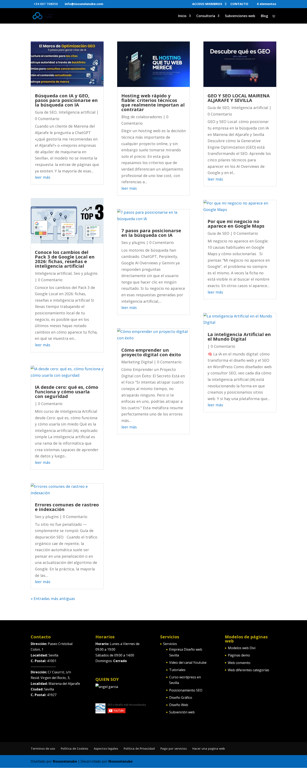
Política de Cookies (74, 748)
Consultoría (205, 16)
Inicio (182, 16)
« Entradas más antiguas (53, 598)
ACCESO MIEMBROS (207, 4)
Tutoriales (177, 670)
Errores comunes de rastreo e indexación (67, 506)
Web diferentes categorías (248, 670)
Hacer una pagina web (208, 748)
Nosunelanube (65, 761)
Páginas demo (239, 655)
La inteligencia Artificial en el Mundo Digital (239, 336)
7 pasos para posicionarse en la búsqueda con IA (151, 232)
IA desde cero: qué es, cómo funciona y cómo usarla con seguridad (66, 391)
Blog (264, 16)
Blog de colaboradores (141, 116)
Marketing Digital (137, 361)
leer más (42, 177)
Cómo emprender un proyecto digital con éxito (151, 352)
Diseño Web (178, 705)
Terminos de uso (43, 748)
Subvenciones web (240, 16)
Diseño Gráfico (180, 697)
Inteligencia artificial (77, 112)
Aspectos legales (106, 748)
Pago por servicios (173, 748)
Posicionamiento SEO (185, 690)
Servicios (170, 643)
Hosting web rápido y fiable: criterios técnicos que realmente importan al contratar (153, 102)
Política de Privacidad (139, 748)
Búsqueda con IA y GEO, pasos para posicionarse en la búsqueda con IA (66, 100)
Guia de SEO (46, 112)
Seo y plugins (86, 273)
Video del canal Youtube (188, 662)
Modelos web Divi (241, 648)
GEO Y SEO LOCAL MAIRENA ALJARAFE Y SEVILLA (239, 97)
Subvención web (182, 712)
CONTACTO (239, 4)
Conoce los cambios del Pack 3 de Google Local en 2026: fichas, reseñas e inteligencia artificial (65, 259)
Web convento (239, 662)
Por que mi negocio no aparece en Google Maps (236, 223)
